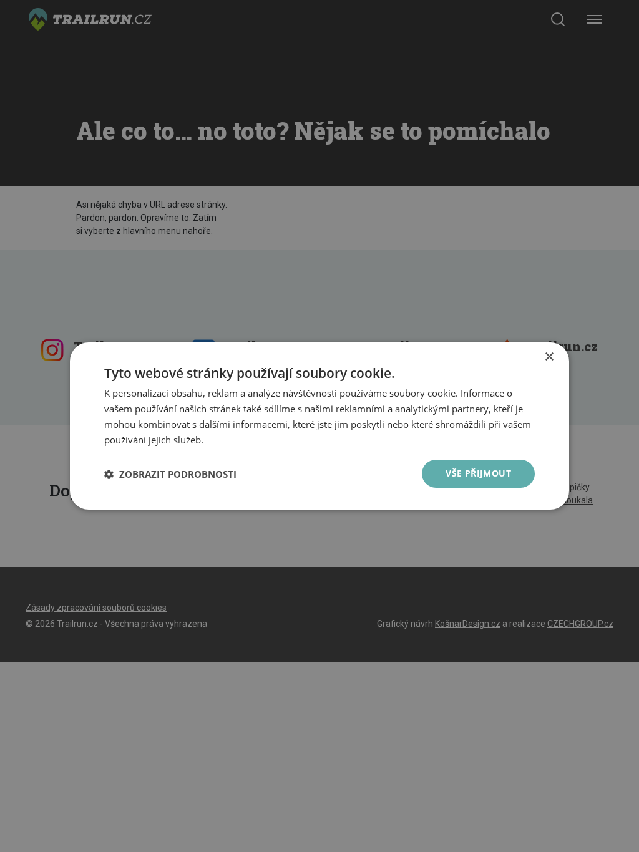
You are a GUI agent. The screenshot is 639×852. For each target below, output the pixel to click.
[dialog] (319, 426)
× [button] (549, 357)
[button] (170, 474)
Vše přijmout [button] (478, 473)
